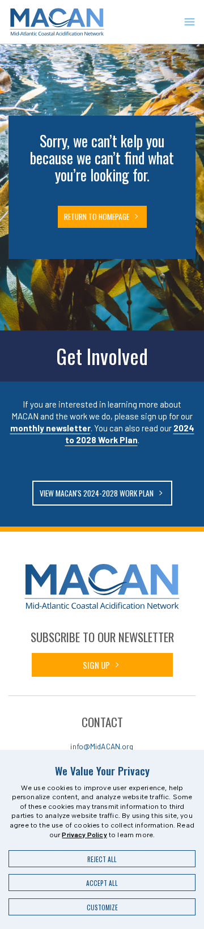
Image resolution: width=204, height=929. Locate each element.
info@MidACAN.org (101, 746)
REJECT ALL (102, 859)
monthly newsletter (50, 428)
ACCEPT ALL (102, 883)
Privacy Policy (84, 834)
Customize (102, 907)
